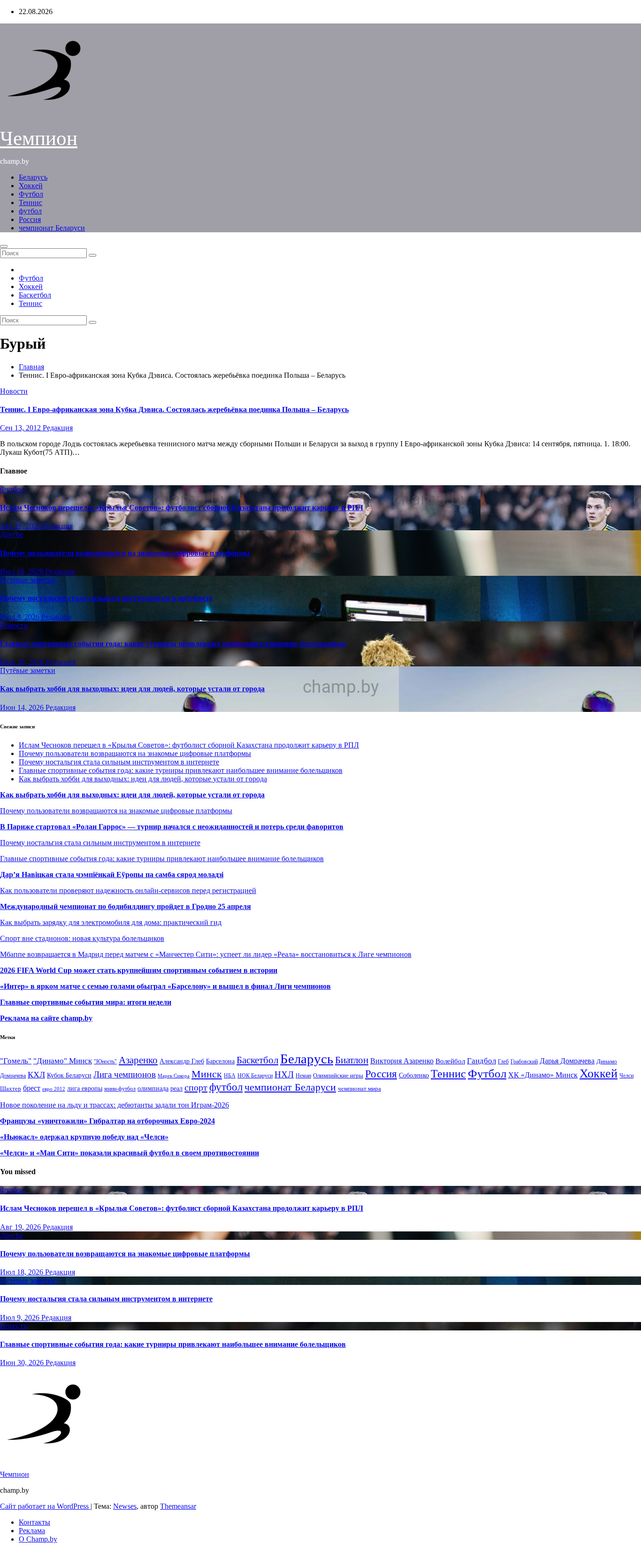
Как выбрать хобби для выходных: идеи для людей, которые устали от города (132, 689)
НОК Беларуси (255, 1076)
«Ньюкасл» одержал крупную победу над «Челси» (84, 1137)
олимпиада (152, 1088)
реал (176, 1088)
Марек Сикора (174, 1075)
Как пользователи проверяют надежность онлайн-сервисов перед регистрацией (128, 890)
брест (31, 1088)
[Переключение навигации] (4, 246)
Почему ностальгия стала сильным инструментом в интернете (106, 598)
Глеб (503, 1061)
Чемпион (38, 138)
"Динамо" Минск (62, 1060)
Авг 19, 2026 (21, 526)
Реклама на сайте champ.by (46, 1018)
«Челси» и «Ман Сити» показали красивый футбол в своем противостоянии (129, 1153)
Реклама (32, 1531)
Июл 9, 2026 (20, 617)
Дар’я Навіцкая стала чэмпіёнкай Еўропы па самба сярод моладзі (111, 875)
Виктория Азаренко (402, 1061)
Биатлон (351, 1060)
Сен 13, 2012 (21, 428)
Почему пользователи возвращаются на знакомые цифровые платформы (125, 553)
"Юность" (105, 1061)
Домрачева (13, 1075)
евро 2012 (53, 1089)
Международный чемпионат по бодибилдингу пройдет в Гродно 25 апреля (125, 906)
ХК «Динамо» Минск (543, 1074)
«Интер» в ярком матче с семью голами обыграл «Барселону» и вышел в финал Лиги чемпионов (165, 986)
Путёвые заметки (27, 580)
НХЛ (284, 1074)
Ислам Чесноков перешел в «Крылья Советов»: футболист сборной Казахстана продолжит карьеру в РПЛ (181, 508)
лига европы (84, 1088)
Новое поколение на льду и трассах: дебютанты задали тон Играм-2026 (114, 1105)
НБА (230, 1075)
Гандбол (481, 1060)
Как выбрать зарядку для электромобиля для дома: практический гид (110, 922)
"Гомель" (15, 1060)
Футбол (31, 194)
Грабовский (524, 1062)
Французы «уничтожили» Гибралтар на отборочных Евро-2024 (107, 1121)
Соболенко (414, 1075)
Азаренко (138, 1060)
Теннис (30, 202)
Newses (125, 1506)
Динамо (606, 1061)
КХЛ (36, 1074)
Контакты (34, 1522)
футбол (30, 211)
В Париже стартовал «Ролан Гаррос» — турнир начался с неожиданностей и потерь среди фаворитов (171, 827)
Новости (14, 391)
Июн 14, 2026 (23, 707)
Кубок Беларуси (69, 1075)
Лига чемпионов (124, 1074)
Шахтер (10, 1088)
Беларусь (33, 177)
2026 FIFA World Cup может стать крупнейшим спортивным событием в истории (138, 970)
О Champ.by (38, 1539)
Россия (30, 219)
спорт (195, 1087)
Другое (11, 534)
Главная (31, 367)
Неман (303, 1076)
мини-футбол (120, 1088)
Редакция (58, 428)
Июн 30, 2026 (23, 662)
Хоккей (31, 186)
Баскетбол (35, 295)
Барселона (220, 1061)
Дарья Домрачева (567, 1061)
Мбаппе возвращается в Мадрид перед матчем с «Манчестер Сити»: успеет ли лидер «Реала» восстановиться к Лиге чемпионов (206, 954)
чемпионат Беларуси (52, 228)
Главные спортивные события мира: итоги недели (85, 1002)
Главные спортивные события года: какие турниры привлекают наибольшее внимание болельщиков (173, 644)
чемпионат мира (359, 1088)
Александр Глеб (182, 1061)
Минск (206, 1074)
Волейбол (450, 1061)
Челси (626, 1075)
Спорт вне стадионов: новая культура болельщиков (82, 938)
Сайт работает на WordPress (45, 1506)
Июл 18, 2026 (22, 571)
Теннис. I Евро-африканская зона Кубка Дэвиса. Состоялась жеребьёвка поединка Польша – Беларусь (174, 409)
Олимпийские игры (338, 1075)
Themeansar (178, 1506)
